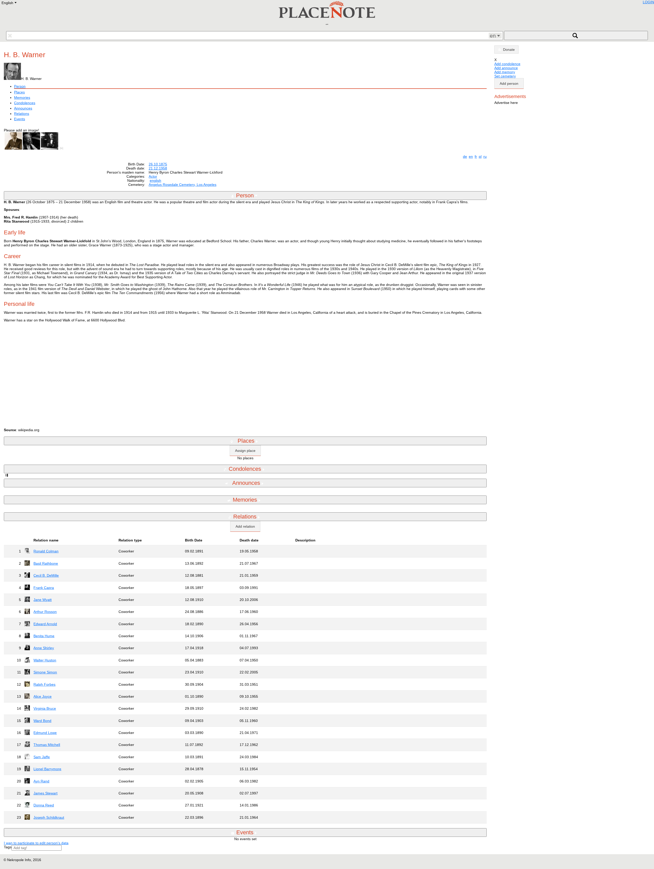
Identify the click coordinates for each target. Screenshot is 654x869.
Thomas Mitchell (46, 745)
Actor (153, 176)
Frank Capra (43, 588)
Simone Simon (45, 672)
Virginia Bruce (44, 708)
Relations (21, 114)
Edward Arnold (45, 624)
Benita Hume (43, 636)
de (465, 156)
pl (480, 156)
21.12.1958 (158, 168)
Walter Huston (44, 660)
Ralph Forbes (44, 684)
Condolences (24, 103)
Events (19, 119)
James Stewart (45, 793)
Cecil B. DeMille (46, 575)
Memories (22, 97)
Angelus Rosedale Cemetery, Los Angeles (182, 185)
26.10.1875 (158, 164)
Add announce (506, 68)
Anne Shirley (43, 648)
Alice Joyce (42, 696)
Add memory (504, 72)
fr (476, 156)
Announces (23, 108)
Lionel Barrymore (47, 769)
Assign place (245, 451)
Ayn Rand (41, 781)
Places (19, 92)
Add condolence (507, 64)
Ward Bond (42, 721)
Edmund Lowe (45, 733)
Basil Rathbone (45, 563)
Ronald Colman (46, 551)
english (155, 180)
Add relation (245, 526)
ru (485, 156)
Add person (509, 83)
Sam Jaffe (41, 757)
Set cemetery (505, 76)
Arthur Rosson (45, 612)
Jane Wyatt (42, 600)
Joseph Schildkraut (48, 817)
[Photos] (62, 148)
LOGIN (648, 2)
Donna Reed (43, 805)
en (471, 156)
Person (20, 86)
